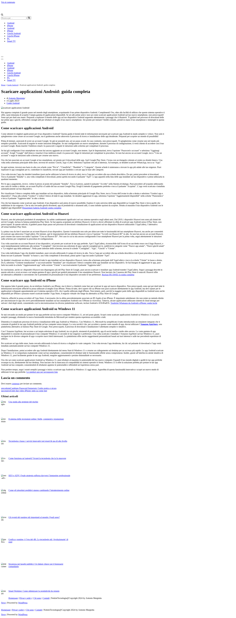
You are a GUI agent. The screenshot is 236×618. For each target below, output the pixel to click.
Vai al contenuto (8, 2)
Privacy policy (25, 598)
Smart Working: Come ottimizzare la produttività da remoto (33, 591)
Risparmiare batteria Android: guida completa (41, 208)
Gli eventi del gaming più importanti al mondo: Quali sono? (34, 517)
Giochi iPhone (13, 36)
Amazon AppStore (149, 324)
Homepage (13, 598)
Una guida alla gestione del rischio (23, 402)
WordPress (22, 603)
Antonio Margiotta (17, 98)
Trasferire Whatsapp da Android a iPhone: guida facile (133, 303)
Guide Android (12, 85)
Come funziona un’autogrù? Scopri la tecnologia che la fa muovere (37, 458)
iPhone (10, 25)
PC (8, 38)
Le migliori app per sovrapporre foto (42, 372)
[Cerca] (2, 15)
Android (10, 23)
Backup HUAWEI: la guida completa (118, 274)
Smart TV (11, 41)
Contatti (46, 598)
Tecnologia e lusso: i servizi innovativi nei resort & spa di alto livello (37, 441)
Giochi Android (14, 33)
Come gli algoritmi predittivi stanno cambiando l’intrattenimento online (38, 490)
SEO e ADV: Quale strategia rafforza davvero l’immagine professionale (39, 475)
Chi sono (37, 598)
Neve (3, 603)
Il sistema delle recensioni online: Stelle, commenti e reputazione (36, 419)
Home (3, 85)
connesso (16, 383)
